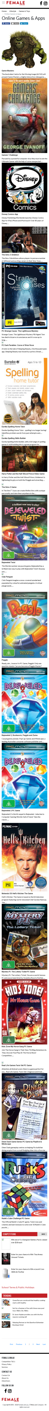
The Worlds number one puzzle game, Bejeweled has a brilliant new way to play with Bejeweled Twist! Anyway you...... (23, 569)
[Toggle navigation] (4, 2)
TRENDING (7, 1295)
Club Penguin (7, 577)
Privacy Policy (6, 1364)
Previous (19, 1344)
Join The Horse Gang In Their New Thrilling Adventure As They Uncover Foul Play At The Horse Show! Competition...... (24, 1053)
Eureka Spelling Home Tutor (13, 427)
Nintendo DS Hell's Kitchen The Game (17, 893)
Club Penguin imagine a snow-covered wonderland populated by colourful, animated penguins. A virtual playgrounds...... (22, 583)
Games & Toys (24, 11)
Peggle (5, 660)
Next (38, 1344)
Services (5, 1367)
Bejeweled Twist (8, 562)
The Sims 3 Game (9, 487)
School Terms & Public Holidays (18, 1287)
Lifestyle (12, 11)
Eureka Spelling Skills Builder (14, 438)
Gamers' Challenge (10, 155)
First (11, 1344)
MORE (44, 1234)
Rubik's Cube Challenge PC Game (16, 1218)
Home (4, 11)
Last (44, 1344)
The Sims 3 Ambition (10, 255)
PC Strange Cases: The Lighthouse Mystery (20, 331)
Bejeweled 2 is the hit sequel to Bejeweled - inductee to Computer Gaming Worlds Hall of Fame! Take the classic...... (23, 817)
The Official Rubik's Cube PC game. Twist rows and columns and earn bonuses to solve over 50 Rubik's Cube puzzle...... (24, 1224)
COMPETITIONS (9, 1234)
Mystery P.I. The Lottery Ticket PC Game (18, 972)
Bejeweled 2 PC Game (11, 810)
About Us (5, 1378)
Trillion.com (33, 1405)
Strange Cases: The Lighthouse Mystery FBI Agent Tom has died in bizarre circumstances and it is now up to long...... (23, 337)
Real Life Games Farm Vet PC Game (17, 1065)
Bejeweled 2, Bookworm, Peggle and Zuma (19, 735)
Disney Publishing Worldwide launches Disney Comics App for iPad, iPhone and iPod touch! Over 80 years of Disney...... (23, 220)
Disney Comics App (10, 214)
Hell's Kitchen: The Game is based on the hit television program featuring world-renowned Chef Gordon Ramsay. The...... (24, 900)
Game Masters (8, 71)
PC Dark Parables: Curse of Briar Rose (18, 345)
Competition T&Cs (8, 1361)
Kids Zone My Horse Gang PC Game (17, 1046)
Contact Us (6, 1375)
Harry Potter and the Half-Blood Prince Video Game (23, 474)
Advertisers (6, 1381)
